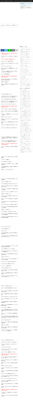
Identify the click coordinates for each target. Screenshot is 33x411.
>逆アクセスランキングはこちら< (26, 47)
